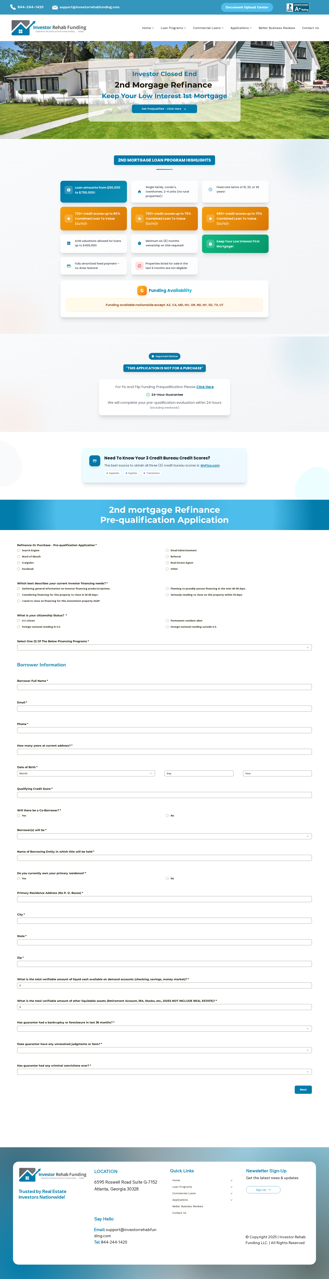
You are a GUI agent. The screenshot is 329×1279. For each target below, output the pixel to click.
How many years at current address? (44, 745)
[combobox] (164, 647)
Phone (22, 724)
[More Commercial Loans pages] (223, 28)
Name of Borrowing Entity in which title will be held (55, 851)
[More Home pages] (153, 28)
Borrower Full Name (32, 680)
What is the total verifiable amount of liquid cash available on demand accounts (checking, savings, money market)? (103, 979)
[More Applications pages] (251, 28)
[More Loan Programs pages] (185, 28)
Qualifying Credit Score (35, 788)
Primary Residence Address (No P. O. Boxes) (50, 893)
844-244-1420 (31, 7)
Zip (20, 957)
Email (22, 702)
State (22, 936)
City (21, 914)
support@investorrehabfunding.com (90, 7)
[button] (263, 1189)
